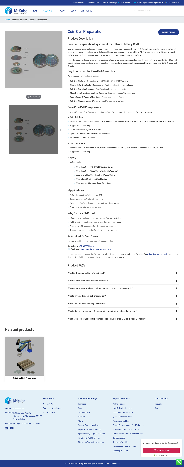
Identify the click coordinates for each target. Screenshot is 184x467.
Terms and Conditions (52, 408)
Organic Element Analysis (88, 425)
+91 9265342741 (126, 2)
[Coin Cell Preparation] (33, 130)
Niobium (81, 416)
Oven (80, 408)
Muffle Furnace (119, 404)
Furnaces (82, 404)
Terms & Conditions (112, 463)
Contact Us (86, 11)
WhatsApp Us (163, 450)
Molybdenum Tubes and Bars (124, 446)
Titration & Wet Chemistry (89, 438)
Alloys (80, 421)
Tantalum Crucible (120, 442)
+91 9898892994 (94, 2)
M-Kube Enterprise (78, 463)
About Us (158, 404)
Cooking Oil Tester (120, 450)
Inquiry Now (168, 32)
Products (47, 11)
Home (35, 11)
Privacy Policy (49, 412)
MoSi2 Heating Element (122, 408)
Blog (73, 11)
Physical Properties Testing (89, 429)
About (63, 11)
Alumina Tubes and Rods (123, 412)
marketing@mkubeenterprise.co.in (150, 2)
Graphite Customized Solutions (126, 429)
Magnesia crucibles (121, 421)
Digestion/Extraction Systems (91, 442)
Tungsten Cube (119, 438)
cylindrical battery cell (157, 254)
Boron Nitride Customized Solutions (128, 433)
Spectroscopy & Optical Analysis (91, 433)
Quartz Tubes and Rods (122, 416)
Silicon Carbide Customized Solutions (128, 425)
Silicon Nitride (84, 412)
